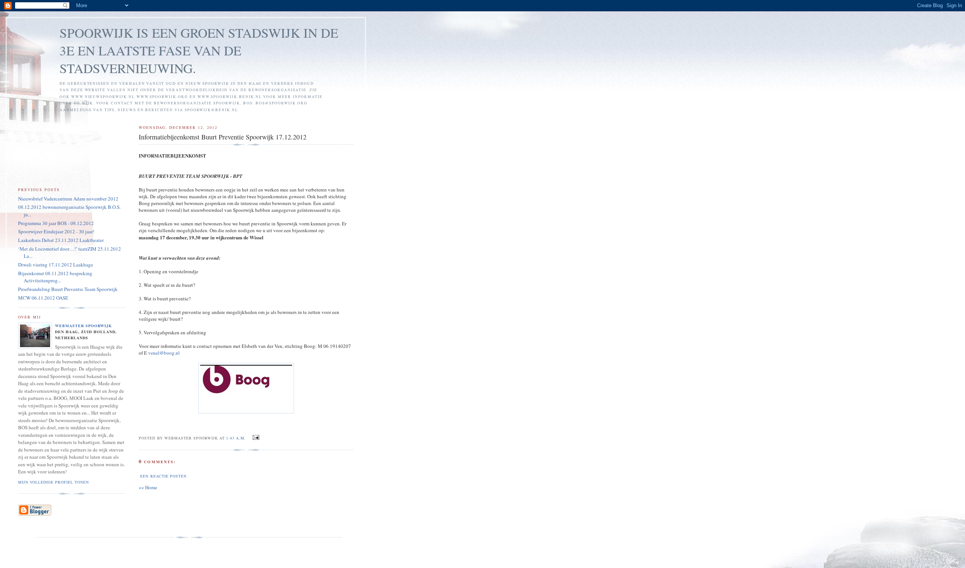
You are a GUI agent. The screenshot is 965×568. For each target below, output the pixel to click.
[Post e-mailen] (254, 437)
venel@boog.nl (164, 352)
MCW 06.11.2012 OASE (43, 297)
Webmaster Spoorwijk (83, 325)
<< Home (148, 487)
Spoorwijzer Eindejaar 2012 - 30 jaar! (56, 231)
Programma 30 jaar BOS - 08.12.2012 (56, 223)
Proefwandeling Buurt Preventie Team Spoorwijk (68, 289)
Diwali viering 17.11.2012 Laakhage (55, 264)
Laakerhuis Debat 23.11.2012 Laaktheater (61, 240)
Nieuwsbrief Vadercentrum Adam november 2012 (68, 198)
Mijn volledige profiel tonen (53, 482)
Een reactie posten (163, 476)
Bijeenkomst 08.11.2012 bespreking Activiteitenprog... (55, 277)
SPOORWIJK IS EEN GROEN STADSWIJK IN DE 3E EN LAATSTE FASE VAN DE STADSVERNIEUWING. (199, 50)
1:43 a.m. (236, 438)
